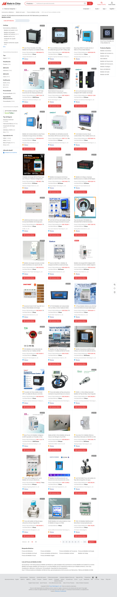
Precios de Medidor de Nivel (66, 553)
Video (43, 25)
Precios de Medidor (46, 551)
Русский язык (69, 579)
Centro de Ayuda (24, 577)
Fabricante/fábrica (10, 123)
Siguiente (91, 542)
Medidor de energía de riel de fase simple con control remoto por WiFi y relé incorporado (58, 178)
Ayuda (97, 9)
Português (56, 579)
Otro (4, 46)
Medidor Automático (105, 50)
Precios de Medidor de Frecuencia (68, 551)
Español (45, 579)
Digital (6, 58)
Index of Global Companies (82, 583)
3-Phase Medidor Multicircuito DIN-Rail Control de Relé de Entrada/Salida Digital (85, 307)
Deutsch (50, 579)
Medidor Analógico (105, 66)
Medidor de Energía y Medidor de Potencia (11, 33)
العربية (80, 579)
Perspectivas (87, 577)
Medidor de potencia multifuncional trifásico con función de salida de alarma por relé (84, 350)
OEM (7, 140)
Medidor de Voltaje (83, 553)
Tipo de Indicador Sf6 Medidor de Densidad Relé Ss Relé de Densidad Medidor (83, 221)
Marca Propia (9, 142)
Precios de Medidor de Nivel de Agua (49, 553)
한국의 (75, 579)
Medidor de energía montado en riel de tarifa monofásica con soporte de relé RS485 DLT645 (33, 264)
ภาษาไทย (97, 579)
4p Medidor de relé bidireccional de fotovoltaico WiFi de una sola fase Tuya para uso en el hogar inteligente (58, 135)
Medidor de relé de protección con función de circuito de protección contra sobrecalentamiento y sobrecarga (58, 479)
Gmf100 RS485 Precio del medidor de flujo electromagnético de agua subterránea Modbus (84, 479)
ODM (7, 138)
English (17, 579)
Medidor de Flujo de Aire (106, 61)
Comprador (86, 9)
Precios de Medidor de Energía (86, 551)
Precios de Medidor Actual (29, 555)
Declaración (32, 577)
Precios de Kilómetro (27, 551)
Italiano (62, 579)
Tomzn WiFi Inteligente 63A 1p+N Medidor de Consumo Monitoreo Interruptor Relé (32, 479)
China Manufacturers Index (55, 583)
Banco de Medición (105, 69)
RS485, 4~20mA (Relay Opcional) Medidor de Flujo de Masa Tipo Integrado (85, 393)
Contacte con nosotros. (10, 152)
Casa (6, 76)
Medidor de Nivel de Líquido (11, 43)
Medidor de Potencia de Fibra (108, 64)
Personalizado (9, 101)
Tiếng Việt (108, 579)
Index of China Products (68, 583)
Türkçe (102, 579)
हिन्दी (92, 579)
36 (32, 542)
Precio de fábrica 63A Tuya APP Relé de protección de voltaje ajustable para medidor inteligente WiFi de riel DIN (32, 92)
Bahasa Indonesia (58, 581)
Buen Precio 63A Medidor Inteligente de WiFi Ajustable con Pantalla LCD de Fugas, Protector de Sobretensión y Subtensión (32, 436)
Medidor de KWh (104, 74)
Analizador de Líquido (9, 39)
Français (39, 579)
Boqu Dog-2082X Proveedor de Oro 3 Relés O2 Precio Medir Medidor (84, 49)
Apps (104, 9)
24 (28, 542)
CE (5, 87)
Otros (6, 145)
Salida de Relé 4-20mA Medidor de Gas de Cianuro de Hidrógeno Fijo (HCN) (59, 436)
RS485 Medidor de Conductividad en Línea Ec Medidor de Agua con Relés (59, 522)
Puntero (7, 64)
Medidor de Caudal (11, 30)
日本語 (33, 579)
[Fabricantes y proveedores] (11, 3)
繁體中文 (28, 579)
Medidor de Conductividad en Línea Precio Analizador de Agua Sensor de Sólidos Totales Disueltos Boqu (33, 135)
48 (36, 542)
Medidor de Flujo (104, 56)
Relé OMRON (103, 58)
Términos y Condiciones (60, 591)
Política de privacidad (53, 577)
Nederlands (86, 579)
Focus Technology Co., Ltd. (55, 586)
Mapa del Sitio (79, 577)
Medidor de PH (9, 36)
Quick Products (43, 583)
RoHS (6, 83)
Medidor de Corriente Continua (108, 53)
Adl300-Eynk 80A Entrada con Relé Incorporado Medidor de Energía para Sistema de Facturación (32, 221)
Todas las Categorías (9, 9)
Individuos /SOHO (9, 130)
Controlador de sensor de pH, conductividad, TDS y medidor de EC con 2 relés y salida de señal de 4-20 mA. (85, 135)
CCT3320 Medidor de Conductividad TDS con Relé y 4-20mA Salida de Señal (58, 307)
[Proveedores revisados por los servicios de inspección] (10, 110)
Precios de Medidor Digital (47, 555)
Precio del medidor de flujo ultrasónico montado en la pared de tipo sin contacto (59, 393)
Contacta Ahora (30, 63)
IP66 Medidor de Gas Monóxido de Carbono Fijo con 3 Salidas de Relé (32, 350)
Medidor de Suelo (104, 72)
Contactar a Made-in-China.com (67, 577)
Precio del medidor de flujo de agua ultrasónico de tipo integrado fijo (32, 522)
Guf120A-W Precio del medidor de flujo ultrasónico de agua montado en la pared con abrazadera (59, 221)
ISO (6, 85)
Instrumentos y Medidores (10, 28)
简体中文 (23, 579)
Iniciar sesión (111, 4)
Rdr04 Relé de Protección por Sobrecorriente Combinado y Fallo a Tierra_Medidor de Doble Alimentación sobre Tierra (58, 92)
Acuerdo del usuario (41, 577)
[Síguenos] (93, 577)
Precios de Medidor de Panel (29, 553)
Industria (7, 70)
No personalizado (9, 93)
